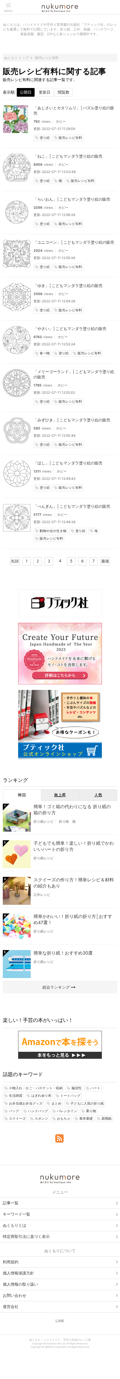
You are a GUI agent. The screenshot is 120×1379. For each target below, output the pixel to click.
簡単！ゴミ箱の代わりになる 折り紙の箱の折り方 (72, 809)
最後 (105, 561)
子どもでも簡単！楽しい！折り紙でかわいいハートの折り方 (73, 846)
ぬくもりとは (14, 1225)
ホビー (61, 121)
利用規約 (10, 1261)
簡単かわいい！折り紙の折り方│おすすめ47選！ (72, 919)
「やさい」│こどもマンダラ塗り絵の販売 (69, 328)
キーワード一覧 (16, 1214)
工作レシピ (41, 895)
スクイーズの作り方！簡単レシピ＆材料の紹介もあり (73, 883)
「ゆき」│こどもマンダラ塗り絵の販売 (67, 285)
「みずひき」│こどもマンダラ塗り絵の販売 (71, 419)
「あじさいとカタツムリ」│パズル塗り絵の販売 (73, 110)
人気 (98, 794)
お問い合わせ (14, 1295)
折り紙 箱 (67, 821)
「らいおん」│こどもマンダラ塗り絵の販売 (71, 199)
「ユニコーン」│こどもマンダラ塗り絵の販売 (73, 242)
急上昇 (60, 794)
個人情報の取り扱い (20, 1284)
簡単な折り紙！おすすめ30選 (63, 953)
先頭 (15, 561)
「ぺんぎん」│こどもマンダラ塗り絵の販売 (71, 506)
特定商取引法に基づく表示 (26, 1236)
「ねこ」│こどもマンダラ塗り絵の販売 (67, 156)
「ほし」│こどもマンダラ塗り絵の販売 (67, 463)
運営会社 (10, 1306)
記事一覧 (10, 1202)
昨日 (22, 794)
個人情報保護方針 (18, 1273)
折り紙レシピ (43, 821)
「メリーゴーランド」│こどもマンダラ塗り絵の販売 (73, 374)
